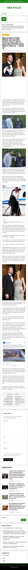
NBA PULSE (14, 7)
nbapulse (5, 50)
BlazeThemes (15, 567)
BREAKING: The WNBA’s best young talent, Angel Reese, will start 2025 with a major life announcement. (13, 538)
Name (5, 437)
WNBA (4, 561)
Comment (6, 421)
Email (5, 442)
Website (5, 448)
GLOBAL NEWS (6, 34)
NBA (4, 558)
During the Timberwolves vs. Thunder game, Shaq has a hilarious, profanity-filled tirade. (13, 1)
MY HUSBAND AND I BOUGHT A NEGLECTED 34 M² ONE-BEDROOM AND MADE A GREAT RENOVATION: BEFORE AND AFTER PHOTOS (17, 506)
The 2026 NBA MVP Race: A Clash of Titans (12, 528)
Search (3, 517)
